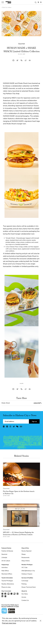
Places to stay (6, 587)
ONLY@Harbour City (28, 571)
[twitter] (7, 427)
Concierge (25, 581)
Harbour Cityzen (27, 574)
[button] (35, 2)
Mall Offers (5, 571)
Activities (5, 567)
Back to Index (6, 7)
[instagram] (10, 427)
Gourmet (6, 488)
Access (24, 597)
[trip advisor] (21, 427)
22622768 (37, 403)
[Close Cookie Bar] (41, 621)
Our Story (25, 594)
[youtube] (8, 594)
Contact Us (25, 600)
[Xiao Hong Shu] (5, 596)
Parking (24, 584)
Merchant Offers (7, 574)
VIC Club (24, 567)
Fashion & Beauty (7, 551)
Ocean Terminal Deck (29, 587)
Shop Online (26, 561)
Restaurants (25, 557)
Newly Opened (26, 551)
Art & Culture (6, 561)
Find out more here (9, 623)
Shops (24, 554)
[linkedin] (2, 596)
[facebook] (4, 427)
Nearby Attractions (8, 584)
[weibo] (14, 427)
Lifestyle (4, 557)
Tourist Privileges (7, 581)
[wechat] (17, 427)
